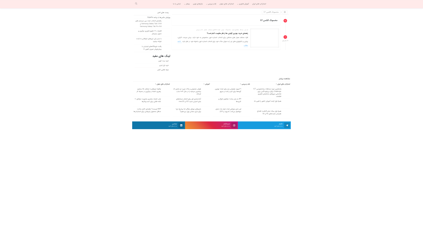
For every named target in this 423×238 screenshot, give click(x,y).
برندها (241, 30)
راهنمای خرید (235, 30)
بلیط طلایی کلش (163, 69)
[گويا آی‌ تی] (279, 4)
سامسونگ (228, 30)
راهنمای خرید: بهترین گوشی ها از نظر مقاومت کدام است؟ (227, 33)
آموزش (207, 84)
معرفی (205, 30)
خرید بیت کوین (163, 61)
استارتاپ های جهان (163, 84)
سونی (222, 30)
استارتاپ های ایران (283, 84)
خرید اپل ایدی (164, 65)
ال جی (246, 30)
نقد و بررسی (199, 30)
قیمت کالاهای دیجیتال (214, 30)
